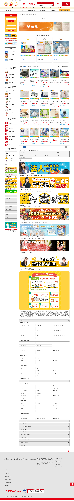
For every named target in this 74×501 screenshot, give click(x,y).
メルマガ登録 (55, 0)
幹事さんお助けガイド (24, 445)
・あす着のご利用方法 (8, 479)
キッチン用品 (56, 388)
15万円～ (55, 363)
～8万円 (55, 360)
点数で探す (53, 10)
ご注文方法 (7, 201)
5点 (37, 368)
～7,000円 (39, 405)
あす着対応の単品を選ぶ (24, 413)
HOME (20, 14)
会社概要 (50, 0)
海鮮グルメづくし (40, 345)
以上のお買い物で (50, 7)
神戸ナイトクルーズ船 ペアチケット (60, 335)
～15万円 (38, 363)
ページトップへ (68, 451)
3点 (21, 368)
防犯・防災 (39, 393)
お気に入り (58, 4)
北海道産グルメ (56, 418)
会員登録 (41, 0)
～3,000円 (55, 403)
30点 (38, 373)
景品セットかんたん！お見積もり (25, 421)
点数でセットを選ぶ (23, 365)
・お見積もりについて (8, 480)
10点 (21, 370)
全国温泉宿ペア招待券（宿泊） (59, 325)
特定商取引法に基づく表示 (14, 496)
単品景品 (23, 14)
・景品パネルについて (58, 458)
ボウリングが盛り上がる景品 (25, 434)
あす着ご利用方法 (8, 206)
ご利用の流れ (7, 198)
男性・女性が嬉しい (24, 395)
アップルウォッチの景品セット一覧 (26, 330)
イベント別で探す (20, 10)
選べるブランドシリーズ (24, 418)
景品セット (22, 320)
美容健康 (55, 390)
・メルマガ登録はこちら (8, 483)
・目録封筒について (57, 460)
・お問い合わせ (7, 485)
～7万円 (38, 360)
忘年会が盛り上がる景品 (24, 429)
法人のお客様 (37, 0)
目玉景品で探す (31, 10)
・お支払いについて (8, 476)
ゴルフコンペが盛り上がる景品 (25, 426)
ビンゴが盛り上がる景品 (24, 431)
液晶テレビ (22, 335)
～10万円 (22, 363)
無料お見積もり (64, 10)
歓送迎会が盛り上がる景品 (24, 439)
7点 (54, 368)
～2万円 (22, 408)
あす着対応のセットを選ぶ (25, 378)
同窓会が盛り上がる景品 (24, 442)
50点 (21, 375)
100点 (38, 375)
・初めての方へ (56, 457)
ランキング (10, 10)
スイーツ (55, 385)
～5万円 (55, 358)
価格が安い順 (29, 66)
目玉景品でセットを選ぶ (24, 322)
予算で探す (42, 10)
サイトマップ (29, 496)
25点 (21, 373)
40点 (55, 373)
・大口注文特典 (56, 463)
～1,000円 (39, 403)
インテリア (22, 393)
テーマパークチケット (24, 385)
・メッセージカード (57, 461)
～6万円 (22, 360)
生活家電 (22, 388)
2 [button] (67, 66)
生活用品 (38, 390)
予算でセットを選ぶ (23, 355)
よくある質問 (61, 0)
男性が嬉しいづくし (24, 345)
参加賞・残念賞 (56, 395)
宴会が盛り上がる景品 (24, 437)
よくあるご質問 (8, 209)
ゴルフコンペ (23, 398)
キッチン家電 (39, 388)
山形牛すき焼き (23, 337)
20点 (55, 370)
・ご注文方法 (6, 473)
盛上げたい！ (39, 350)
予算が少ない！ (56, 350)
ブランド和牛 (39, 325)
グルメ (38, 385)
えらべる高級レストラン (57, 330)
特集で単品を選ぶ (23, 415)
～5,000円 (22, 405)
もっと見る (11, 63)
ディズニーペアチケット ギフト (25, 325)
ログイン (7, 214)
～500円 (22, 403)
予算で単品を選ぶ (23, 400)
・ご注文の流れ (7, 471)
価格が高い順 (34, 66)
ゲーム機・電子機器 (24, 390)
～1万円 (55, 405)
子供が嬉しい (39, 395)
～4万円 (38, 358)
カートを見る (66, 4)
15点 (38, 370)
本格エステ (39, 330)
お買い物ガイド (66, 0)
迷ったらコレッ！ (23, 350)
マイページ (46, 0)
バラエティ (55, 393)
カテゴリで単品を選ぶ (29, 14)
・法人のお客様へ (7, 482)
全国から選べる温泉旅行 (41, 418)
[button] (69, 66)
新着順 (38, 66)
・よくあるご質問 (57, 464)
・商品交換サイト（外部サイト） (60, 466)
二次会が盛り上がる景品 (24, 423)
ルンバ (38, 335)
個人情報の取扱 (23, 496)
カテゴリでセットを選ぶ (24, 340)
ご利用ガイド (7, 469)
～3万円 (22, 358)
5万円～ (22, 410)
